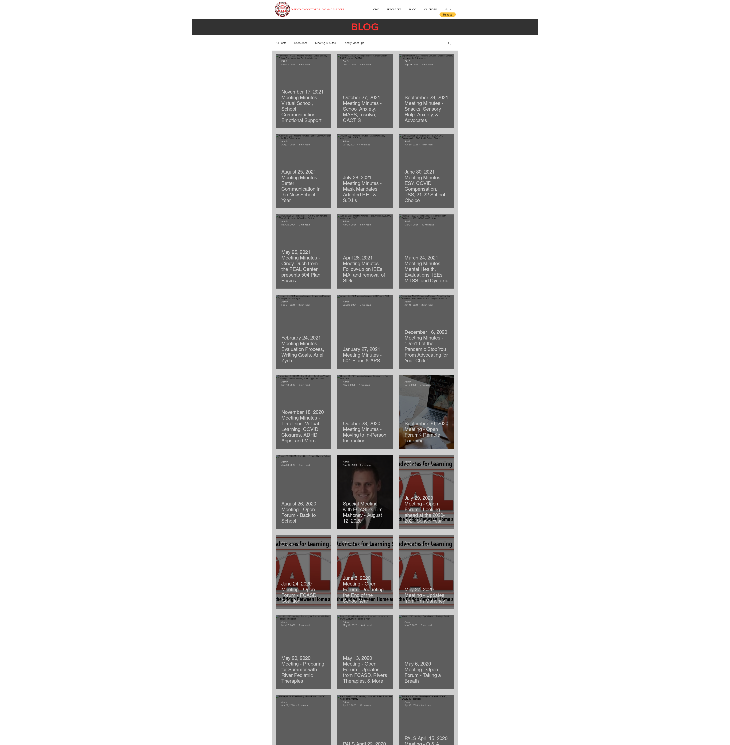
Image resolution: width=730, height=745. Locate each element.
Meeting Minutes (325, 43)
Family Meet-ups (354, 43)
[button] (448, 14)
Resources (301, 43)
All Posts (281, 43)
